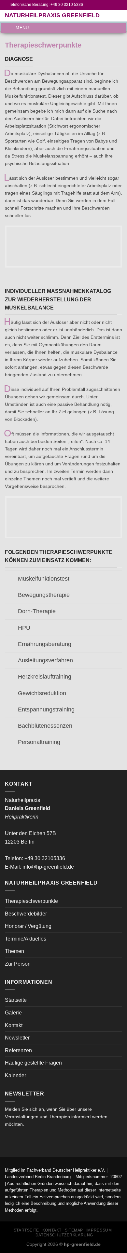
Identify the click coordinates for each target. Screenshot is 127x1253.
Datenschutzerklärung (64, 1235)
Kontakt (13, 1025)
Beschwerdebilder (26, 913)
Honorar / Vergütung (28, 926)
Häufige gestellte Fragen (33, 1063)
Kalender (15, 1075)
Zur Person (18, 964)
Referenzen (18, 1050)
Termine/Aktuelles (25, 939)
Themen (14, 951)
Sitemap (74, 1230)
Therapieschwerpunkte (31, 901)
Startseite (16, 1000)
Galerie (13, 1012)
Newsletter (17, 1037)
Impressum (99, 1230)
